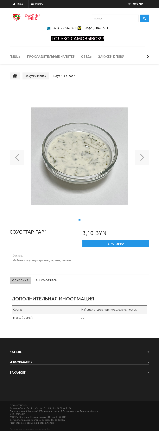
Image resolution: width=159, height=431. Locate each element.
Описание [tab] (20, 280)
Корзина (138, 4)
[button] (17, 156)
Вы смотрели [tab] (46, 280)
